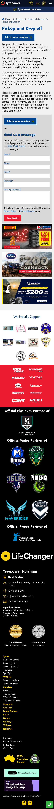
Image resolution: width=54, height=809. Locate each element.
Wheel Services (10, 697)
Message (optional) (12, 189)
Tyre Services (9, 694)
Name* (7, 154)
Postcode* (8, 180)
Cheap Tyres (8, 748)
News (6, 718)
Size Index (8, 738)
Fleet (6, 714)
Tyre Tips (7, 673)
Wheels (7, 676)
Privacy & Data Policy (19, 796)
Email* (7, 172)
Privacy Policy (10, 211)
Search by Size (10, 663)
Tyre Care (7, 670)
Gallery (7, 721)
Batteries (7, 690)
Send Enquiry (13, 218)
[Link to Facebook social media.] (24, 803)
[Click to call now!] (31, 3)
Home (7, 19)
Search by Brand (10, 666)
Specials (7, 704)
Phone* (7, 163)
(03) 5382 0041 (16, 146)
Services (7, 687)
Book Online (10, 711)
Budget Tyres (9, 744)
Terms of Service (27, 211)
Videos (7, 725)
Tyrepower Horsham (29, 9)
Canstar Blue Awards (12, 741)
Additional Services (12, 700)
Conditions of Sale (35, 796)
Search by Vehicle (11, 659)
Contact (7, 707)
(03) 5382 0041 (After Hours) (20, 596)
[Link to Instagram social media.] (30, 803)
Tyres (6, 656)
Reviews (7, 728)
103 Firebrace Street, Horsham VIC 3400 (26, 584)
